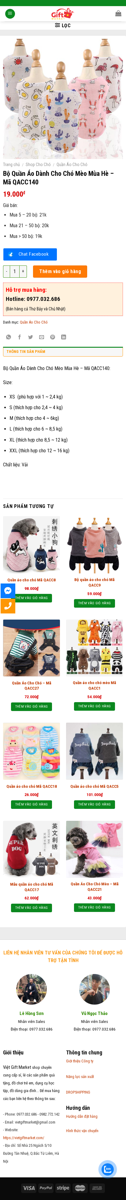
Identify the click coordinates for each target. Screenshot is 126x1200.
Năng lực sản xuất (80, 1076)
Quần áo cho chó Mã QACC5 (94, 786)
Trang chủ (11, 164)
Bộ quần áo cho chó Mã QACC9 (94, 582)
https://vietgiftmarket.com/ (23, 1137)
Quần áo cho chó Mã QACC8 (31, 579)
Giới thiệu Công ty (79, 1061)
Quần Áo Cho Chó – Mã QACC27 (31, 685)
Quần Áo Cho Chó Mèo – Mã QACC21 (95, 886)
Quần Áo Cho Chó (72, 164)
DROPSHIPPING (78, 1092)
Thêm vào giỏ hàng (60, 271)
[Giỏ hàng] (118, 13)
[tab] (63, 353)
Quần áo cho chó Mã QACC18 (31, 786)
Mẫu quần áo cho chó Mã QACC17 (31, 887)
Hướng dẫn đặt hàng (82, 1116)
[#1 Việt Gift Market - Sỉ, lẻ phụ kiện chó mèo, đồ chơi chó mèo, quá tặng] (63, 13)
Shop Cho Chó (38, 164)
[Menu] (10, 14)
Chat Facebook (34, 254)
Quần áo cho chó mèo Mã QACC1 (94, 685)
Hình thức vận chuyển (82, 1130)
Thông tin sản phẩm (25, 351)
